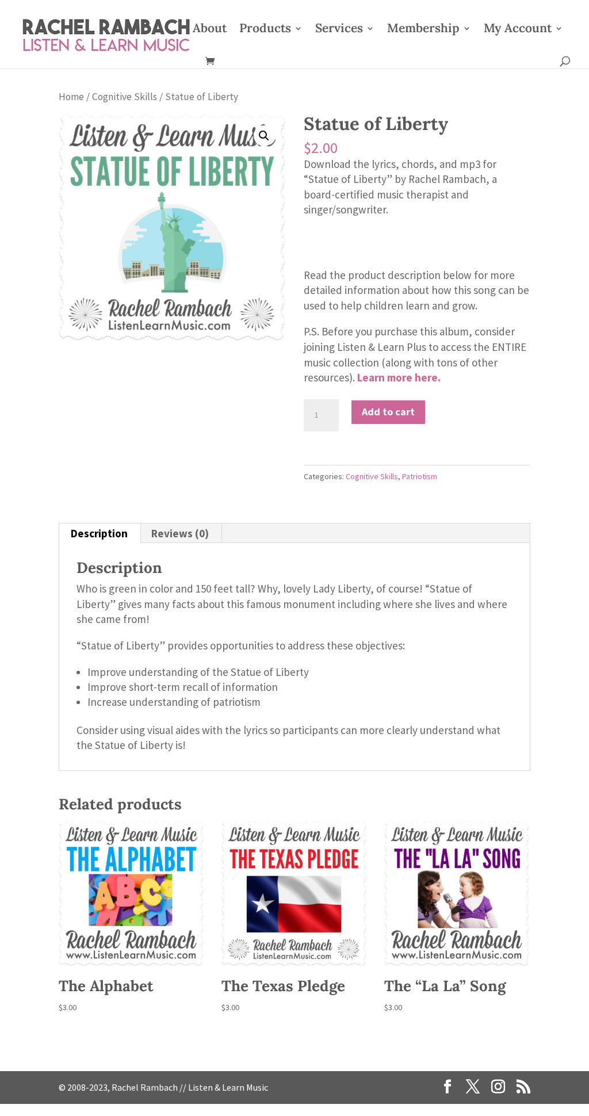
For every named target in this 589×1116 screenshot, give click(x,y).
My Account (518, 30)
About (210, 30)
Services (339, 30)
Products (265, 30)
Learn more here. (399, 377)
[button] (264, 135)
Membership (423, 30)
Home (71, 96)
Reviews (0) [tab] (180, 533)
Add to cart (388, 411)
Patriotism (419, 476)
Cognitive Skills (124, 96)
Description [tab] (99, 533)
